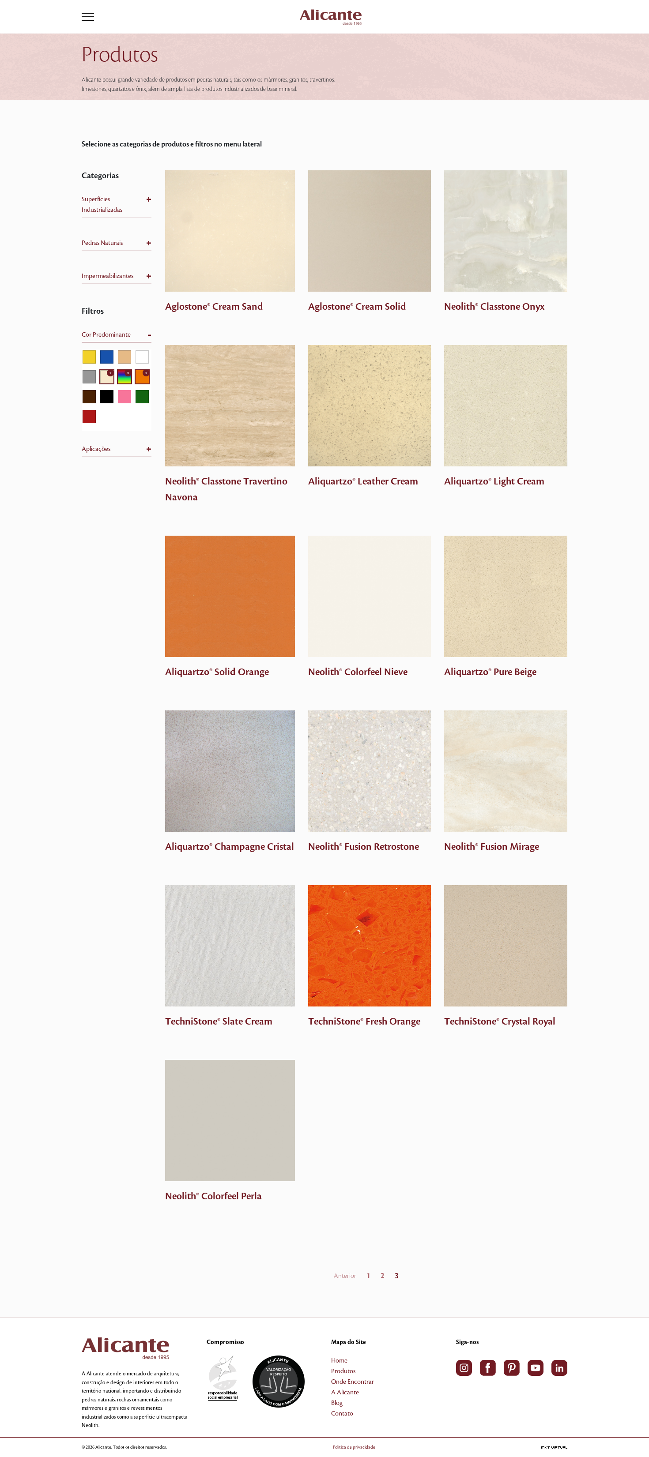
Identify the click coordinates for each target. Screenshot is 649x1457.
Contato (342, 1413)
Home (339, 1360)
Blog (337, 1403)
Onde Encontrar (352, 1382)
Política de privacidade (354, 1447)
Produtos (343, 1371)
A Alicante (345, 1392)
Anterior (345, 1276)
